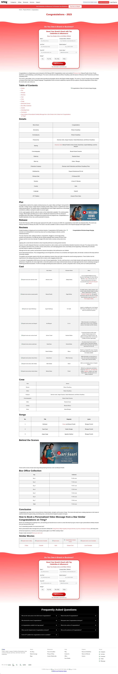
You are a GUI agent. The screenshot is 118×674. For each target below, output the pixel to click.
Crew (22, 99)
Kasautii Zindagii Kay (86, 294)
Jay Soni (78, 528)
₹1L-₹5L (49, 58)
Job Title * (42, 44)
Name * (41, 38)
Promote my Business (103, 2)
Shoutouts (25, 2)
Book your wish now (37, 533)
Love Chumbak (88, 545)
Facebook (102, 656)
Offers (66, 656)
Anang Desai (55, 528)
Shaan (64, 424)
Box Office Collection (26, 105)
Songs (22, 101)
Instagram (102, 651)
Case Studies (67, 658)
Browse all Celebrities (86, 651)
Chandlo (41, 545)
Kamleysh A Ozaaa (85, 528)
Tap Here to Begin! (75, 6)
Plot (22, 90)
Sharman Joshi (77, 73)
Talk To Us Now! (58, 63)
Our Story (32, 651)
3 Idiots (90, 283)
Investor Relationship (51, 656)
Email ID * (42, 50)
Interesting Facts (25, 110)
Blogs (31, 656)
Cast (22, 97)
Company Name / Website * (65, 38)
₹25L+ (64, 58)
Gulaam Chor (70, 545)
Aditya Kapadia (63, 528)
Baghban (86, 371)
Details (23, 88)
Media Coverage (33, 653)
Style (86, 278)
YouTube (102, 654)
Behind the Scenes (25, 103)
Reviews (23, 94)
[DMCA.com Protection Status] (59, 671)
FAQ (65, 651)
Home (20, 9)
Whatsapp (102, 661)
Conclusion (24, 112)
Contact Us (67, 653)
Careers (83, 656)
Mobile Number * (63, 44)
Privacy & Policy (50, 653)
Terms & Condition (51, 651)
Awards (23, 107)
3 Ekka (26, 545)
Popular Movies (27, 9)
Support (38, 2)
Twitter (102, 658)
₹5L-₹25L (57, 58)
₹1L (43, 58)
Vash (55, 545)
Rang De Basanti (93, 281)
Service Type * (62, 50)
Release (23, 92)
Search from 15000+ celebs (91, 2)
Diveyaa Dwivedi (71, 528)
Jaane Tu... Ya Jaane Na (91, 369)
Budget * (42, 55)
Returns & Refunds (86, 653)
